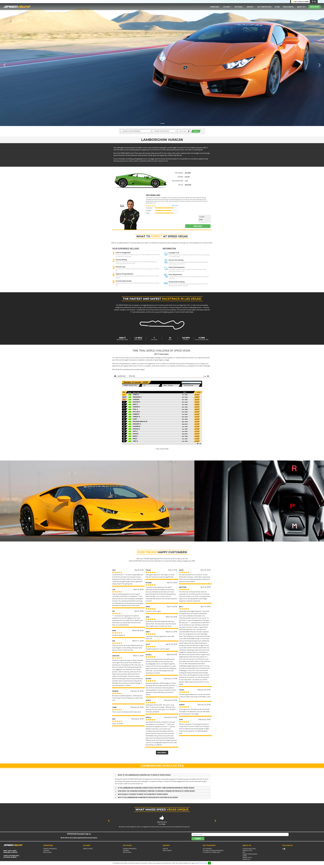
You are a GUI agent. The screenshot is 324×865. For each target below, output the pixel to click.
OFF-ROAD (238, 7)
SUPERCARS (214, 7)
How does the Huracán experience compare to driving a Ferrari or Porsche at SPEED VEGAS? (156, 791)
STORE (277, 7)
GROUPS (250, 7)
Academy (46, 856)
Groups (165, 854)
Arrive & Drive (88, 854)
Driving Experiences (50, 854)
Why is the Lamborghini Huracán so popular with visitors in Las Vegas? (148, 797)
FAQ (244, 857)
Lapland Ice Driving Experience (213, 856)
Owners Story (247, 856)
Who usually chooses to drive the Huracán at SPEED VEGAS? (143, 794)
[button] (5, 65)
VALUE (180, 185)
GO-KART (226, 7)
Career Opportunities (250, 859)
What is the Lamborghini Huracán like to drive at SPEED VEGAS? (144, 775)
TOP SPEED (179, 173)
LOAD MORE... (162, 752)
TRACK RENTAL (288, 7)
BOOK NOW (314, 7)
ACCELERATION (177, 181)
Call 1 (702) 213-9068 (301, 1)
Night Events (167, 856)
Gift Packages (207, 854)
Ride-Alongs (47, 857)
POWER (180, 177)
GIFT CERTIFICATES (264, 7)
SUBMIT (198, 844)
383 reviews (175, 205)
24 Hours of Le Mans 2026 (211, 857)
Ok (209, 863)
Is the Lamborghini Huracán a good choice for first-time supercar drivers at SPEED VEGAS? (156, 787)
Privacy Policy (203, 863)
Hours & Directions (249, 854)
